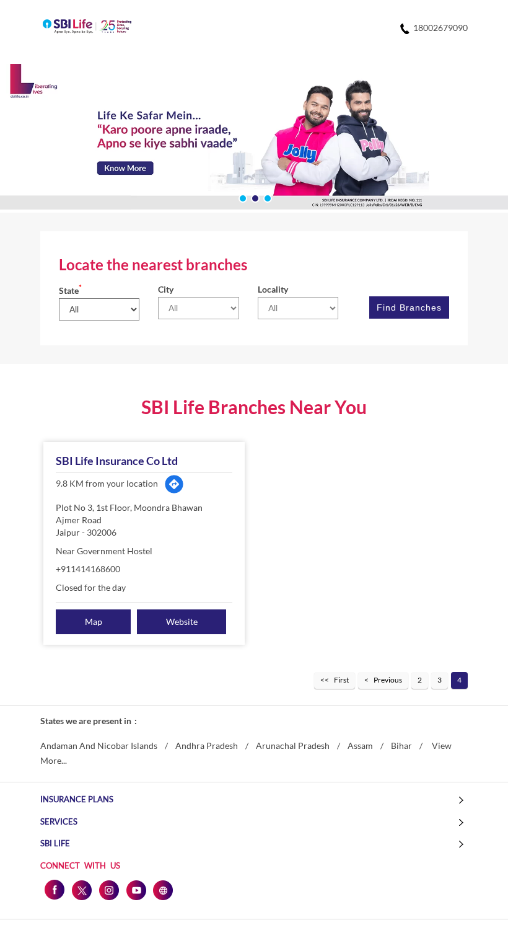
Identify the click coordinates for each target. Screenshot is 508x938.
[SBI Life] (87, 27)
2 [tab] (254, 197)
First (341, 679)
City (165, 289)
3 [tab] (266, 197)
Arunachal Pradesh (293, 746)
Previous (388, 679)
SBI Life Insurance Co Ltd (117, 460)
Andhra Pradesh (206, 746)
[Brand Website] (162, 889)
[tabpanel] (254, 138)
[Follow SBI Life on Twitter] (81, 889)
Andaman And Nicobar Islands (98, 746)
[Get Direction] (174, 484)
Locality (273, 289)
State (70, 290)
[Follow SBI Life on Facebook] (53, 889)
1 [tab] (242, 197)
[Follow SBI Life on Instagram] (108, 889)
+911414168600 (88, 569)
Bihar (401, 746)
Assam (360, 746)
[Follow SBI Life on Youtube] (135, 889)
